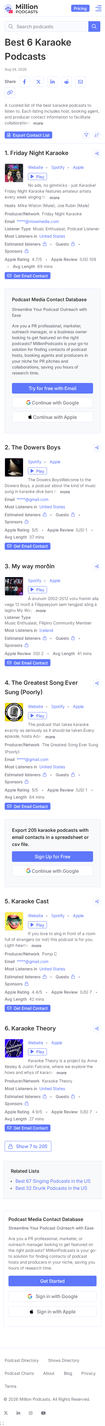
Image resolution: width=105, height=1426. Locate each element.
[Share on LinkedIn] (52, 81)
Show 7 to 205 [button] (32, 1146)
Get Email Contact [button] (31, 275)
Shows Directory (63, 1360)
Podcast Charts (19, 1373)
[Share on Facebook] (24, 81)
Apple (78, 167)
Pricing (80, 8)
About (49, 1373)
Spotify (58, 167)
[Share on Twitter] (38, 81)
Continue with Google (55, 403)
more (38, 123)
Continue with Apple (54, 417)
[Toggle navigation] (97, 8)
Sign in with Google (57, 1296)
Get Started (52, 1281)
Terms (10, 1386)
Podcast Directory (22, 1360)
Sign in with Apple (56, 1312)
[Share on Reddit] (66, 81)
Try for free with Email (52, 388)
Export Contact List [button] (31, 135)
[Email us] (80, 81)
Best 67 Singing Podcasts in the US (52, 1181)
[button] (86, 135)
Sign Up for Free (52, 856)
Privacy (88, 1373)
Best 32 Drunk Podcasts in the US (51, 1188)
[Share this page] (10, 92)
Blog (68, 1373)
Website (35, 167)
